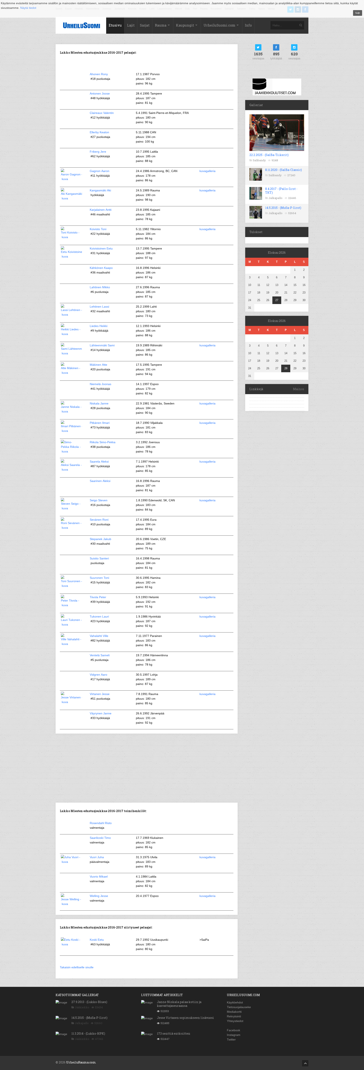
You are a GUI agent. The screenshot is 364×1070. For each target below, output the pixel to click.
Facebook (233, 1030)
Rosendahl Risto (101, 823)
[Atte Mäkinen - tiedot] (71, 372)
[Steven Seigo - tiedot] (71, 508)
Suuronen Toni (99, 577)
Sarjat (145, 25)
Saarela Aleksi (99, 461)
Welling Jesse (99, 896)
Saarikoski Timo (100, 837)
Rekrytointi (234, 1016)
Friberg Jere (98, 151)
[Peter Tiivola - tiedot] (71, 605)
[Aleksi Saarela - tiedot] (71, 469)
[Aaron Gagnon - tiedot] (71, 179)
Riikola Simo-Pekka (102, 442)
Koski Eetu (97, 939)
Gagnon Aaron (99, 171)
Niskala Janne (99, 403)
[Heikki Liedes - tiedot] (71, 334)
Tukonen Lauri (99, 616)
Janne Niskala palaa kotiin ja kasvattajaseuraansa (179, 1004)
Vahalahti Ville (99, 636)
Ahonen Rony (99, 74)
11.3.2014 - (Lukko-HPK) (88, 1033)
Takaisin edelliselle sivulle (77, 967)
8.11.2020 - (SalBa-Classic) (283, 170)
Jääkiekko (82, 1007)
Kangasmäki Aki (100, 190)
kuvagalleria (207, 171)
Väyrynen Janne (100, 713)
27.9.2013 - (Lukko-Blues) (89, 1002)
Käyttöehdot (235, 1002)
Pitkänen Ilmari (100, 422)
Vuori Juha (97, 857)
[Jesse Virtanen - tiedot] (71, 702)
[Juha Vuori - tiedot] (71, 861)
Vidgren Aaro (98, 674)
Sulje (357, 13)
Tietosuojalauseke (239, 1007)
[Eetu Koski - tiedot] (71, 944)
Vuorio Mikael (99, 876)
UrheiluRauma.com (81, 1062)
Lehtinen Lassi (99, 306)
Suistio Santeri (99, 558)
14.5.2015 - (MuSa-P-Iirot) (283, 208)
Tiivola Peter (98, 597)
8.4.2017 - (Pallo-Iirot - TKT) (281, 191)
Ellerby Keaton (99, 132)
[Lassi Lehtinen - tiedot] (71, 314)
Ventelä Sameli (100, 655)
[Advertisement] (146, 767)
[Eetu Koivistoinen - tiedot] (71, 256)
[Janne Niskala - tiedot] (71, 411)
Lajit (131, 25)
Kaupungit (185, 25)
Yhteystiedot (235, 1021)
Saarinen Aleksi (100, 481)
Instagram (233, 1035)
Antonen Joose (100, 93)
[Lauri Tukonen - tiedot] (71, 624)
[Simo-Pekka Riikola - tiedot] (71, 451)
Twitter (231, 1039)
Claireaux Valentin (102, 113)
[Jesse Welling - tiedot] (71, 904)
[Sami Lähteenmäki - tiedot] (71, 353)
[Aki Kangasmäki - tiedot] (71, 198)
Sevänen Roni (99, 519)
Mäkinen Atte (98, 364)
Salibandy (259, 160)
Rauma (160, 25)
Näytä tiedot (28, 7)
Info (248, 25)
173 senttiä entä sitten (173, 1033)
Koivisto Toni (98, 229)
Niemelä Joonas (100, 384)
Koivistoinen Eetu (101, 248)
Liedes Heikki (98, 326)
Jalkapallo (275, 198)
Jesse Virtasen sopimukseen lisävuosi (185, 1018)
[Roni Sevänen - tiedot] (71, 527)
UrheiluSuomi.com (219, 25)
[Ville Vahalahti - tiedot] (71, 644)
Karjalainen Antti (100, 209)
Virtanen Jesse (100, 694)
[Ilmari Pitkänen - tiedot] (71, 430)
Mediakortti (234, 1011)
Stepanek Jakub (100, 539)
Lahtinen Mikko (100, 287)
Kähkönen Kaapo (101, 268)
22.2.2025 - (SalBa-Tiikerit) (269, 155)
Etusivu (115, 25)
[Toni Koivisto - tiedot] (71, 237)
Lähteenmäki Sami (102, 345)
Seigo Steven (98, 500)
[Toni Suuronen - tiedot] (71, 585)
